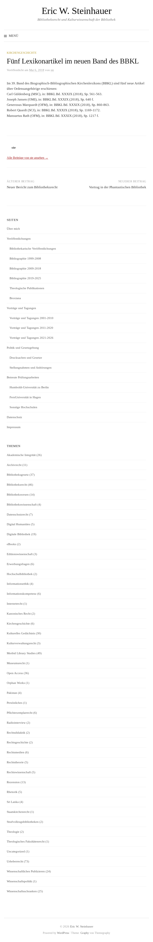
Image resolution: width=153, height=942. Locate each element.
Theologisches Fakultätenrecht (26, 841)
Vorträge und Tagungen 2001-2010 (31, 318)
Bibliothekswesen (18, 494)
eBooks (11, 544)
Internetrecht (15, 603)
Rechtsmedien (15, 752)
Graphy (84, 932)
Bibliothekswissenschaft (22, 504)
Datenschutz (14, 417)
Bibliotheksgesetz (18, 474)
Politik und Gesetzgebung (23, 347)
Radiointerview (16, 722)
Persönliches (14, 702)
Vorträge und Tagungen (21, 308)
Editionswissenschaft (20, 554)
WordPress (63, 932)
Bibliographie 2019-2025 (25, 278)
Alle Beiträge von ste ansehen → (27, 157)
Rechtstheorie (15, 762)
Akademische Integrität (21, 455)
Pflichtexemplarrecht (19, 712)
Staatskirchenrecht (18, 811)
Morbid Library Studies (21, 653)
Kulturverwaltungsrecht (21, 643)
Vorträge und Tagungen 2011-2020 (31, 327)
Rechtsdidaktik (16, 732)
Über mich (13, 228)
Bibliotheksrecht (17, 484)
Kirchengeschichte (22, 52)
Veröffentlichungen (19, 238)
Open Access (15, 673)
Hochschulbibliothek (20, 574)
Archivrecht (14, 465)
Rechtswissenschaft (19, 772)
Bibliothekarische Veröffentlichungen (33, 248)
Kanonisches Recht (19, 613)
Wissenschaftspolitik (19, 881)
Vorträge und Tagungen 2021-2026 (31, 337)
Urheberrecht (15, 861)
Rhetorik (12, 792)
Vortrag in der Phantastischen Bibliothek (117, 187)
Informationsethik (18, 583)
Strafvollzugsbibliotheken (23, 821)
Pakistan (12, 692)
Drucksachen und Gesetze (26, 357)
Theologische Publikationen (27, 288)
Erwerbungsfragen (18, 564)
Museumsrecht (16, 663)
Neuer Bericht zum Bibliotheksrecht (32, 187)
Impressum (14, 427)
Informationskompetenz (21, 593)
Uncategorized (16, 851)
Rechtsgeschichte (17, 742)
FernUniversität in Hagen (25, 397)
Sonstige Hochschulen (23, 407)
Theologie (13, 831)
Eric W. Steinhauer (76, 10)
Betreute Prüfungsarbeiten (23, 377)
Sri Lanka (13, 801)
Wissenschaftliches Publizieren (26, 871)
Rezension (13, 782)
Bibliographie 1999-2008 (25, 258)
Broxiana (15, 298)
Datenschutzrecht (17, 514)
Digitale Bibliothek (18, 534)
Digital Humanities (18, 524)
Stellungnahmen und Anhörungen (31, 367)
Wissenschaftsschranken (22, 891)
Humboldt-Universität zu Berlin (29, 387)
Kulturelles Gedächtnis (21, 633)
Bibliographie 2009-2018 (25, 268)
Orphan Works (16, 682)
